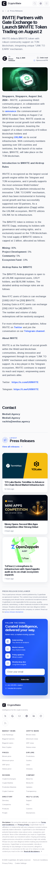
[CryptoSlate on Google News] (12, 716)
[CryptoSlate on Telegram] (27, 716)
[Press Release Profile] (4, 58)
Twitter (18, 327)
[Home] (3, 11)
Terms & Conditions (40, 860)
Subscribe (25, 679)
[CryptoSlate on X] (5, 716)
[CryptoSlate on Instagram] (41, 716)
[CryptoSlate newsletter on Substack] (19, 716)
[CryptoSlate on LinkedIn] (34, 716)
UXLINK (18, 137)
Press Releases (22, 441)
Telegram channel (34, 331)
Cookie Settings (20, 863)
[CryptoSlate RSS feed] (5, 723)
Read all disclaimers (32, 851)
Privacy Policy (23, 825)
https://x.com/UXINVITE (25, 382)
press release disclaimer (14, 612)
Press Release (11, 59)
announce (10, 111)
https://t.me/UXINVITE (26, 389)
